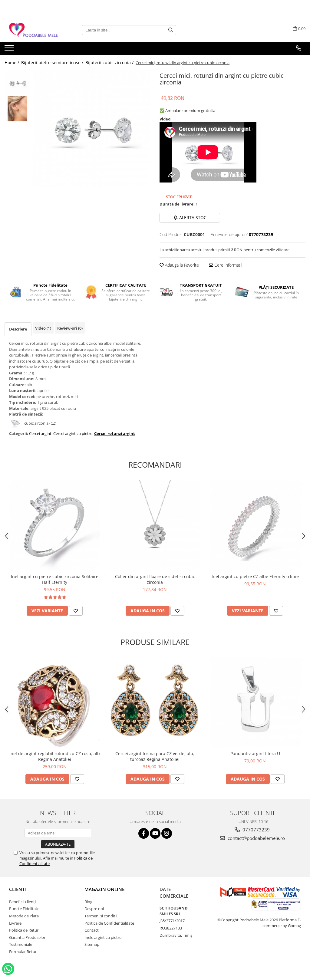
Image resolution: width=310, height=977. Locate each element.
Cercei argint (40, 433)
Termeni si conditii (100, 916)
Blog (88, 901)
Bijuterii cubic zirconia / (110, 62)
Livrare (15, 923)
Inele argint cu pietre (102, 937)
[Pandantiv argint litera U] (255, 702)
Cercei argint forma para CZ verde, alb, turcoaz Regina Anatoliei (154, 756)
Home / (12, 62)
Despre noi (94, 908)
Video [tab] (43, 328)
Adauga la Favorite (181, 265)
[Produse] (10, 49)
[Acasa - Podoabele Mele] (35, 30)
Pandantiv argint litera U (255, 753)
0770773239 (255, 830)
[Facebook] (143, 833)
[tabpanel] (91, 128)
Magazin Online (104, 889)
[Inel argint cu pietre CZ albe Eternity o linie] (255, 525)
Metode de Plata (24, 916)
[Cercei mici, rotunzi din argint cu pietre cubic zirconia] (91, 128)
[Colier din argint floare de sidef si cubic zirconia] (155, 525)
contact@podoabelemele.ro (255, 838)
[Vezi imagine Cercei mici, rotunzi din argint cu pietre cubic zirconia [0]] (17, 83)
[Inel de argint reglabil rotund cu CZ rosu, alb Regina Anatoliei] (54, 702)
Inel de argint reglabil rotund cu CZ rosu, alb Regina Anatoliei (54, 756)
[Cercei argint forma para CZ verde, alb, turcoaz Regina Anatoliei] (155, 702)
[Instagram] (166, 833)
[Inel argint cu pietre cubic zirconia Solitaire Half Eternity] (54, 525)
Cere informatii (227, 265)
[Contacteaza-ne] (298, 48)
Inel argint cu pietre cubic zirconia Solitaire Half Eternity (54, 579)
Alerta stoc (192, 217)
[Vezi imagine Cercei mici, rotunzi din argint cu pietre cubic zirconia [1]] (17, 108)
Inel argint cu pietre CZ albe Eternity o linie (255, 576)
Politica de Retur (23, 930)
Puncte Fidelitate (24, 908)
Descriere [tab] (18, 329)
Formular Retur (23, 951)
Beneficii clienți (22, 901)
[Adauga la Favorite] (76, 611)
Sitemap (91, 944)
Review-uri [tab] (70, 328)
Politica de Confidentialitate (109, 923)
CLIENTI (17, 889)
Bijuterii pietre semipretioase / (52, 62)
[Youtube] (155, 833)
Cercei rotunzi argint (114, 433)
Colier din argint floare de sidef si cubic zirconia (155, 579)
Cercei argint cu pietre (72, 433)
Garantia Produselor (27, 937)
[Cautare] (170, 30)
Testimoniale (20, 944)
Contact (91, 930)
